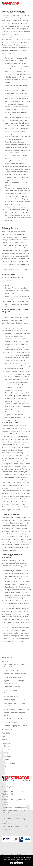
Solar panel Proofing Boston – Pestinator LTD (13, 800)
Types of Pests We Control (14, 670)
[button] (30, 3)
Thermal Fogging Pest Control (15, 726)
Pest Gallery (6, 733)
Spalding (7, 756)
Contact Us (6, 767)
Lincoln (6, 749)
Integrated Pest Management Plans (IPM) (16, 665)
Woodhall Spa (9, 763)
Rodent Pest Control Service (15, 674)
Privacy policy (18, 863)
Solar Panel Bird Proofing (13, 696)
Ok (11, 863)
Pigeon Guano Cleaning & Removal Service (14, 682)
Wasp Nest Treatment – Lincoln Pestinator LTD (14, 828)
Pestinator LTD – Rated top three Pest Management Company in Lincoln (15, 818)
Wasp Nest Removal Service (15, 677)
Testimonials (7, 729)
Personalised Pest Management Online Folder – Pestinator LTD (14, 809)
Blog (3, 736)
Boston (6, 746)
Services (5, 661)
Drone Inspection (10, 722)
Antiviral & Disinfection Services (16, 709)
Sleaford (7, 760)
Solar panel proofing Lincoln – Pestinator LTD (13, 792)
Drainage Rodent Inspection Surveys (15, 691)
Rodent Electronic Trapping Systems (14, 714)
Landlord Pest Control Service (15, 719)
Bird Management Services (14, 700)
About (4, 740)
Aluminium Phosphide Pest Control (14, 704)
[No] (31, 860)
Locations (6, 743)
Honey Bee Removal (12, 687)
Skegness (7, 753)
